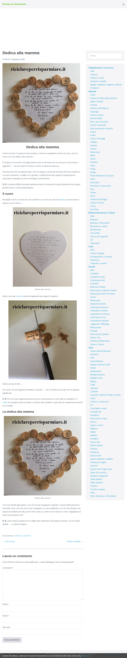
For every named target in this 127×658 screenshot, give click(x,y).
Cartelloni (94, 274)
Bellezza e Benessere (100, 223)
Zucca (93, 206)
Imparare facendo (98, 304)
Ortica (92, 159)
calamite (94, 388)
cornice (19, 296)
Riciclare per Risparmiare (14, 4)
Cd (91, 405)
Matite (93, 432)
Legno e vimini (96, 425)
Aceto (92, 95)
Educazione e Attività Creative (103, 290)
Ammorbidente (96, 361)
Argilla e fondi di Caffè (100, 365)
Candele (94, 391)
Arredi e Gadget (97, 253)
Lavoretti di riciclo (98, 317)
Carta (92, 398)
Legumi (93, 145)
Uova (92, 196)
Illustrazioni (95, 300)
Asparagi (94, 112)
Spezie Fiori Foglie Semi (101, 469)
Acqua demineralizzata (100, 351)
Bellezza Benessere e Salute (101, 213)
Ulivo (92, 493)
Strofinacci (95, 260)
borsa (62, 200)
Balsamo (94, 220)
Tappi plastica (96, 479)
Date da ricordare (98, 287)
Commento (7, 568)
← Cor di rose (8, 541)
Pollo (92, 179)
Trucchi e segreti (97, 489)
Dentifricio (94, 415)
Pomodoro (94, 182)
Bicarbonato (95, 230)
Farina (93, 132)
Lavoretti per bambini (99, 321)
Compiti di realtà (97, 277)
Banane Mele (96, 118)
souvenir (94, 466)
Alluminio (94, 354)
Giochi (93, 297)
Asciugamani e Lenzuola (101, 257)
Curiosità (94, 284)
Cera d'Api (95, 233)
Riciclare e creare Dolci (100, 186)
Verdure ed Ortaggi (98, 199)
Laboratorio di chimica (100, 314)
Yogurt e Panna (97, 203)
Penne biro (95, 442)
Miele (92, 155)
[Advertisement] (63, 27)
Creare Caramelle (98, 125)
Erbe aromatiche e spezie (101, 129)
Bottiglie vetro (96, 378)
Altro (92, 71)
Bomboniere (95, 371)
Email (5, 616)
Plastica (93, 449)
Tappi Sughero (96, 482)
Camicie (94, 75)
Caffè (92, 385)
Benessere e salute (98, 226)
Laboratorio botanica (99, 307)
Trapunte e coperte (98, 263)
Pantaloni (94, 88)
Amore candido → (75, 541)
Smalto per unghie (98, 462)
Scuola (91, 267)
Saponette (94, 243)
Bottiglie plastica (97, 375)
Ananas (93, 105)
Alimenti (92, 91)
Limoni (93, 149)
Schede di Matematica (100, 341)
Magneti (93, 429)
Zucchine (94, 209)
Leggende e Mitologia (99, 324)
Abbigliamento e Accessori (101, 68)
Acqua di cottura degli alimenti (103, 98)
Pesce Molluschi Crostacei (102, 176)
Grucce (93, 422)
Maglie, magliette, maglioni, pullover (106, 85)
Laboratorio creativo (99, 311)
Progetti (93, 331)
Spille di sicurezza (98, 472)
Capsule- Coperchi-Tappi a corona (105, 395)
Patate (93, 172)
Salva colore (95, 456)
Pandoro (94, 162)
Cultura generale (97, 280)
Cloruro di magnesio (99, 236)
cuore (4, 402)
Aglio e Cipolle (96, 101)
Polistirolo (94, 452)
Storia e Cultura (97, 344)
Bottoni (93, 381)
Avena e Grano (97, 115)
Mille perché (95, 327)
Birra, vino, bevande (99, 122)
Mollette (93, 435)
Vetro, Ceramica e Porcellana (103, 496)
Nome (5, 604)
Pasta (92, 169)
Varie (90, 348)
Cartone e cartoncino (22, 536)
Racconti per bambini (99, 334)
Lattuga (93, 142)
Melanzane (95, 152)
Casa (90, 246)
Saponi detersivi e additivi (101, 459)
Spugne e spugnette (99, 476)
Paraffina (94, 439)
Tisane (93, 193)
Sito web (6, 627)
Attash (93, 368)
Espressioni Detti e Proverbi (102, 294)
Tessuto (93, 486)
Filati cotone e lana (98, 418)
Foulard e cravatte (98, 81)
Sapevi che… (96, 338)
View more (86, 656)
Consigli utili (95, 412)
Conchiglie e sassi (98, 408)
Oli (91, 240)
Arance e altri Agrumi (99, 108)
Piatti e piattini (96, 445)
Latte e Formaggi (97, 139)
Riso (92, 189)
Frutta (92, 135)
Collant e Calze (97, 78)
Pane (92, 166)
